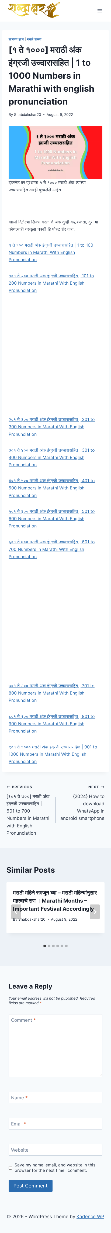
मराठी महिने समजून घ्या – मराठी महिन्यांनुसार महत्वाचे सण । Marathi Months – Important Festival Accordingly (55, 900)
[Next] (95, 911)
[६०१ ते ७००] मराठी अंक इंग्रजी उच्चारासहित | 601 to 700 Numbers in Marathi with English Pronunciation (28, 810)
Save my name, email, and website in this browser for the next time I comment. (55, 1167)
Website (20, 1150)
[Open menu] (100, 10)
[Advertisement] (55, 358)
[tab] (44, 946)
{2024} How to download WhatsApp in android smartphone (82, 803)
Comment (23, 1020)
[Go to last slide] (16, 911)
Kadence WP (90, 1216)
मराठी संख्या (34, 39)
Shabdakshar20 (27, 114)
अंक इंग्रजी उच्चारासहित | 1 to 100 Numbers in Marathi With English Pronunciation (51, 252)
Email (18, 1124)
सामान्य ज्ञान (16, 39)
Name (19, 1097)
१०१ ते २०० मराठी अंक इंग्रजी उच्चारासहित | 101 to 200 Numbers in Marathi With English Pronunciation (51, 283)
